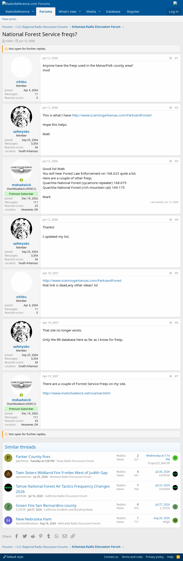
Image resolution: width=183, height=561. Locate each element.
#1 (176, 58)
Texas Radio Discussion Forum (75, 461)
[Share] (170, 58)
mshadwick (21, 184)
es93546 (164, 475)
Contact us (111, 557)
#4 (176, 220)
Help (170, 557)
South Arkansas (28, 151)
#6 (176, 323)
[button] (33, 11)
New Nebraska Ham (34, 519)
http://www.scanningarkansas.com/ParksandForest (82, 280)
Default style (14, 557)
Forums (46, 11)
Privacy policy (155, 557)
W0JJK (166, 522)
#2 (176, 108)
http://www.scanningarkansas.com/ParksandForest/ (112, 115)
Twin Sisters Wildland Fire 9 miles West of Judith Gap (62, 472)
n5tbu (9, 41)
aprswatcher (23, 477)
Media (91, 11)
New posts (9, 19)
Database (113, 11)
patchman (22, 461)
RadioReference (17, 11)
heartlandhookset (27, 523)
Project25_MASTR (159, 463)
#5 (176, 273)
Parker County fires (33, 456)
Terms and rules (132, 557)
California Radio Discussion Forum (66, 496)
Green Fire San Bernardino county (46, 505)
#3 (176, 161)
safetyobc (21, 131)
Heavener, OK (29, 209)
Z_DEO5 (21, 509)
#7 (176, 376)
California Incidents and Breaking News (68, 509)
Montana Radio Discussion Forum (70, 477)
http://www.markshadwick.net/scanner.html (76, 393)
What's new (67, 11)
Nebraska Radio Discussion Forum (79, 523)
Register (133, 11)
